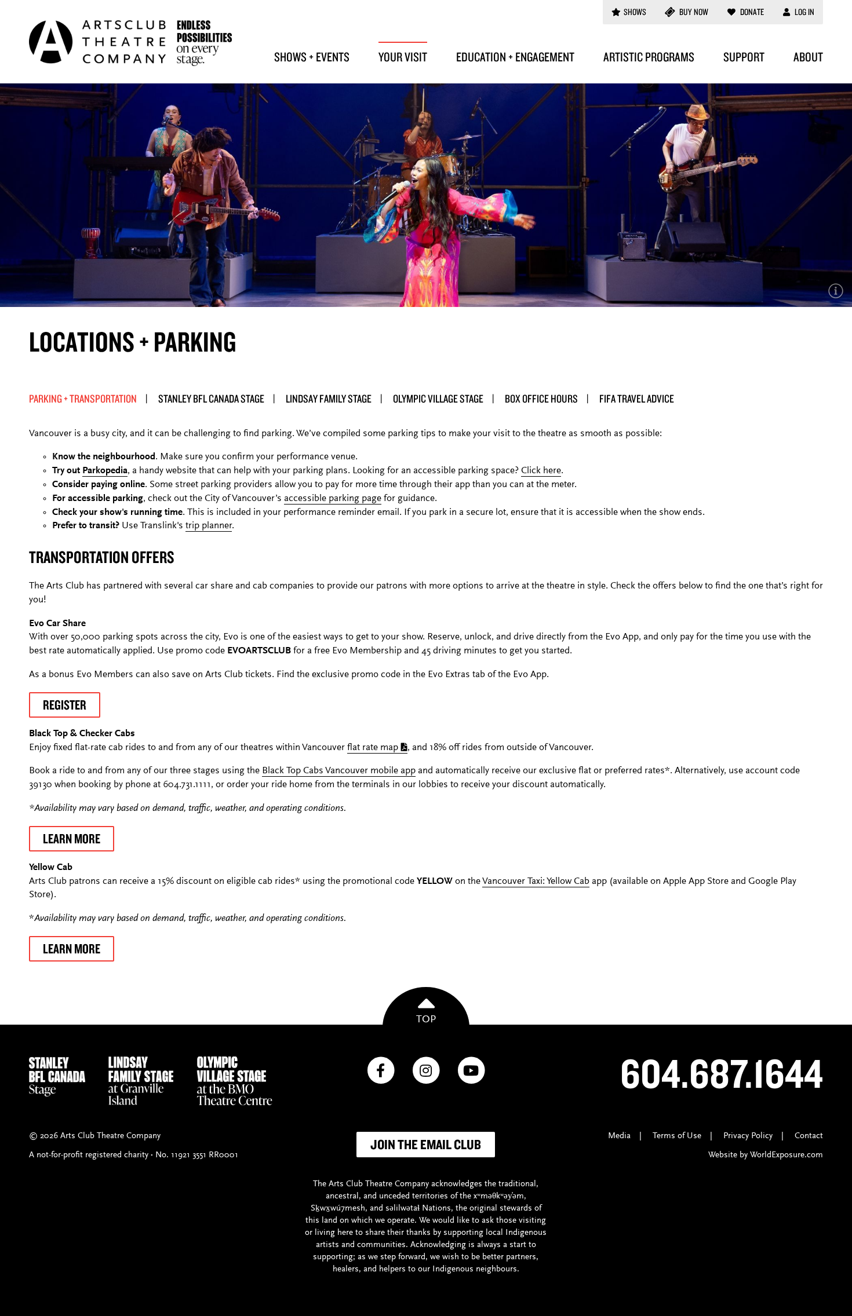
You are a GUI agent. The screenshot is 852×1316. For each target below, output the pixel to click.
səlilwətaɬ (402, 1208)
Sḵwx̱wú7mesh (338, 1208)
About (808, 57)
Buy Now (693, 11)
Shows (635, 11)
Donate (751, 11)
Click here (541, 471)
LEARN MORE (71, 838)
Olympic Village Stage (438, 398)
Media (619, 1136)
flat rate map (372, 748)
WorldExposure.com (786, 1155)
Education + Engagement (515, 57)
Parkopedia (105, 471)
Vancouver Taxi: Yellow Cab (535, 882)
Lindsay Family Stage (329, 398)
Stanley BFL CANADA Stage (211, 398)
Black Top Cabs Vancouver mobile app (339, 771)
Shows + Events (311, 57)
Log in (803, 11)
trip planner (208, 526)
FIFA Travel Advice (636, 398)
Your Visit (402, 57)
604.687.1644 (721, 1073)
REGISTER (64, 704)
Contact (809, 1136)
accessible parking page (332, 499)
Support (743, 57)
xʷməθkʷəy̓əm (499, 1196)
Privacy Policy (748, 1136)
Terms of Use (677, 1136)
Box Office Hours (541, 398)
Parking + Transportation (83, 398)
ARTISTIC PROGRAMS (648, 57)
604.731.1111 (187, 785)
